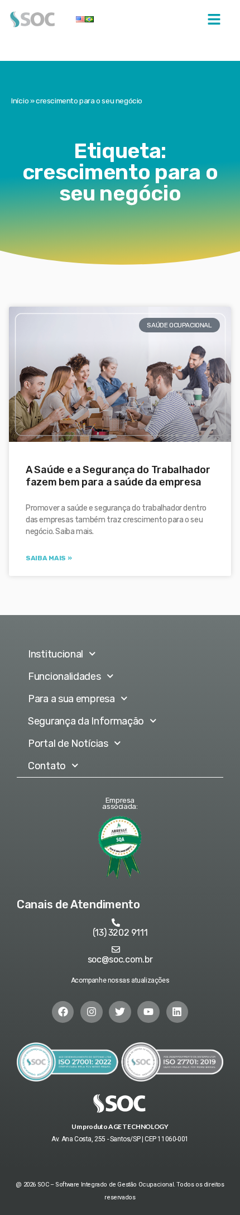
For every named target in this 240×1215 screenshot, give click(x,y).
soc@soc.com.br (120, 959)
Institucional (55, 654)
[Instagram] (91, 1012)
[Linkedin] (177, 1012)
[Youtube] (148, 1012)
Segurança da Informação (86, 721)
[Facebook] (63, 1012)
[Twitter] (120, 1012)
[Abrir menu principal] (214, 19)
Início (19, 100)
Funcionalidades (64, 676)
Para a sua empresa (71, 699)
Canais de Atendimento (78, 904)
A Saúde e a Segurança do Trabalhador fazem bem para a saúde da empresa (118, 476)
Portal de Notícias (68, 743)
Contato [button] (47, 766)
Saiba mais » (48, 558)
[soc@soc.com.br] (116, 949)
